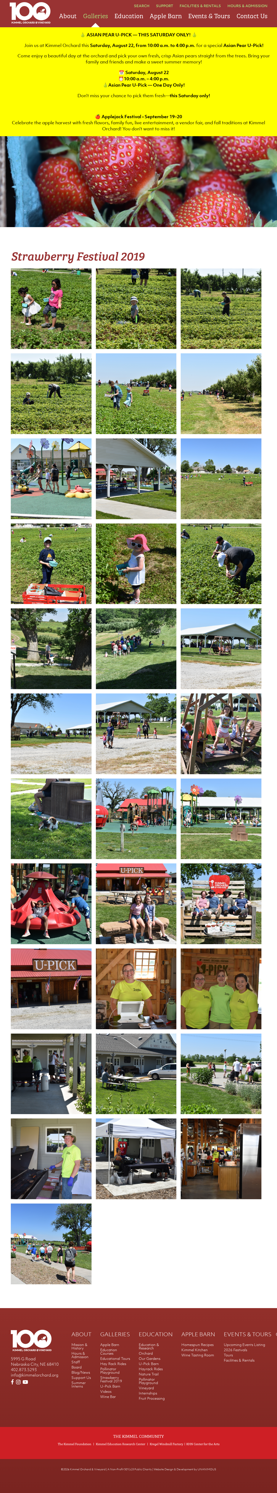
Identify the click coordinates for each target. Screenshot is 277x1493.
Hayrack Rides (151, 1369)
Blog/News (80, 1372)
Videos (105, 1391)
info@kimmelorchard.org (34, 1375)
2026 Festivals (235, 1350)
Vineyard (146, 1388)
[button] (51, 347)
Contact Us (252, 15)
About (68, 15)
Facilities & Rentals (200, 5)
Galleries (95, 15)
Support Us (81, 1377)
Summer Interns (78, 1384)
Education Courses (108, 1351)
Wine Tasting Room (197, 1355)
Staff (75, 1362)
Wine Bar (108, 1396)
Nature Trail (149, 1374)
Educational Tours (115, 1358)
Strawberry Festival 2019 (111, 1379)
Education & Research (149, 1346)
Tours (228, 1355)
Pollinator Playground (109, 1370)
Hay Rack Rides (113, 1363)
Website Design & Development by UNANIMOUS (185, 1469)
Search (142, 5)
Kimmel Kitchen (194, 1350)
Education (128, 15)
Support (164, 5)
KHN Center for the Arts (202, 1443)
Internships (148, 1393)
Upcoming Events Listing (244, 1344)
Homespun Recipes (197, 1344)
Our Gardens (149, 1358)
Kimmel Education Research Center (120, 1443)
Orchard (146, 1353)
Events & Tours (209, 15)
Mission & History (79, 1346)
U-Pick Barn (110, 1386)
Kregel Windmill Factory (166, 1443)
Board (76, 1367)
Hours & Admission (247, 5)
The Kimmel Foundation (74, 1443)
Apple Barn (166, 15)
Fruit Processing (152, 1398)
